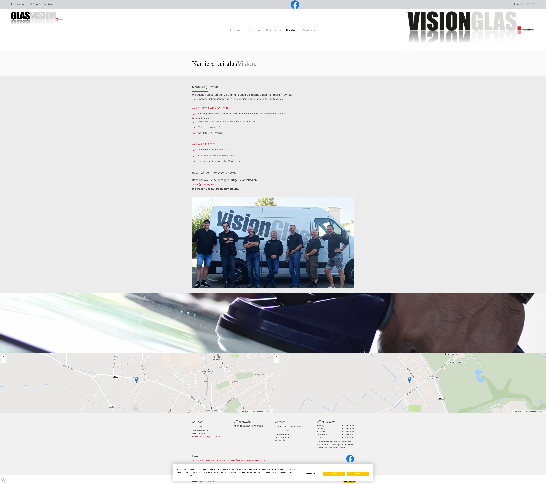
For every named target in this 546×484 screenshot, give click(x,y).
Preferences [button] (188, 475)
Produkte (272, 30)
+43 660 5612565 (525, 4)
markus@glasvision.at (209, 436)
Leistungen (254, 30)
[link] (235, 30)
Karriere (291, 30)
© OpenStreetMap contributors (260, 411)
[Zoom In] (3, 356)
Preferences (310, 474)
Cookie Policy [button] (247, 472)
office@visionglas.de (205, 184)
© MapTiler (244, 411)
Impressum (197, 460)
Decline (334, 474)
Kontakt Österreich (236, 460)
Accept (357, 474)
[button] (136, 380)
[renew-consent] (3, 481)
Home (234, 30)
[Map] (136, 383)
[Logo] (75, 18)
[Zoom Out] (3, 361)
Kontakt (307, 30)
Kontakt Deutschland (257, 460)
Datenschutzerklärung (215, 460)
